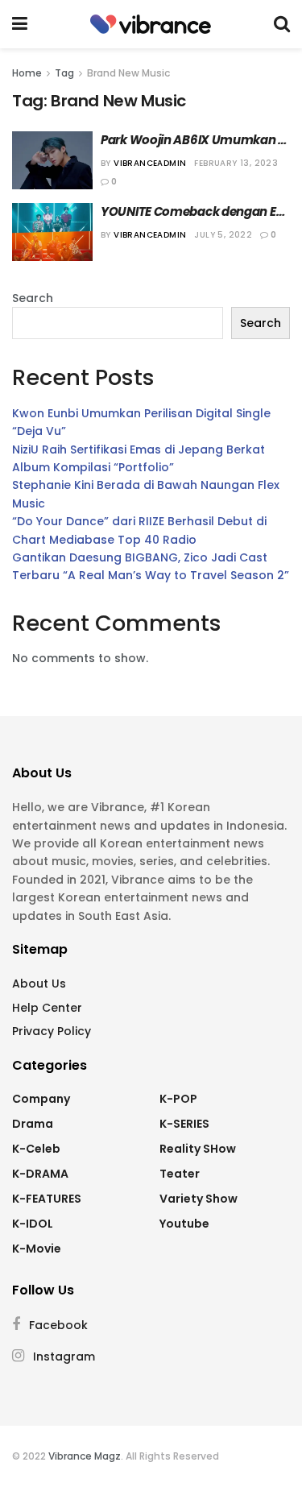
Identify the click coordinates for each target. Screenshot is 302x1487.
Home (27, 73)
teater (179, 1174)
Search (32, 298)
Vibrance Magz (84, 1456)
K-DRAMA (40, 1174)
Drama (32, 1124)
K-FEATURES (46, 1199)
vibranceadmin (150, 163)
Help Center (47, 1008)
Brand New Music (128, 73)
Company (41, 1099)
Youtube (184, 1224)
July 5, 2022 (223, 235)
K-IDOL (32, 1224)
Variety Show (198, 1199)
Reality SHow (197, 1149)
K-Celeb (36, 1149)
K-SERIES (184, 1124)
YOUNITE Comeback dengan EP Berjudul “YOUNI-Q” (193, 211)
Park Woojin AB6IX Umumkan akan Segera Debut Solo (189, 139)
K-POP (178, 1099)
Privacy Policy (51, 1031)
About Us (39, 983)
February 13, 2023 (236, 163)
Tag (64, 73)
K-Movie (36, 1249)
